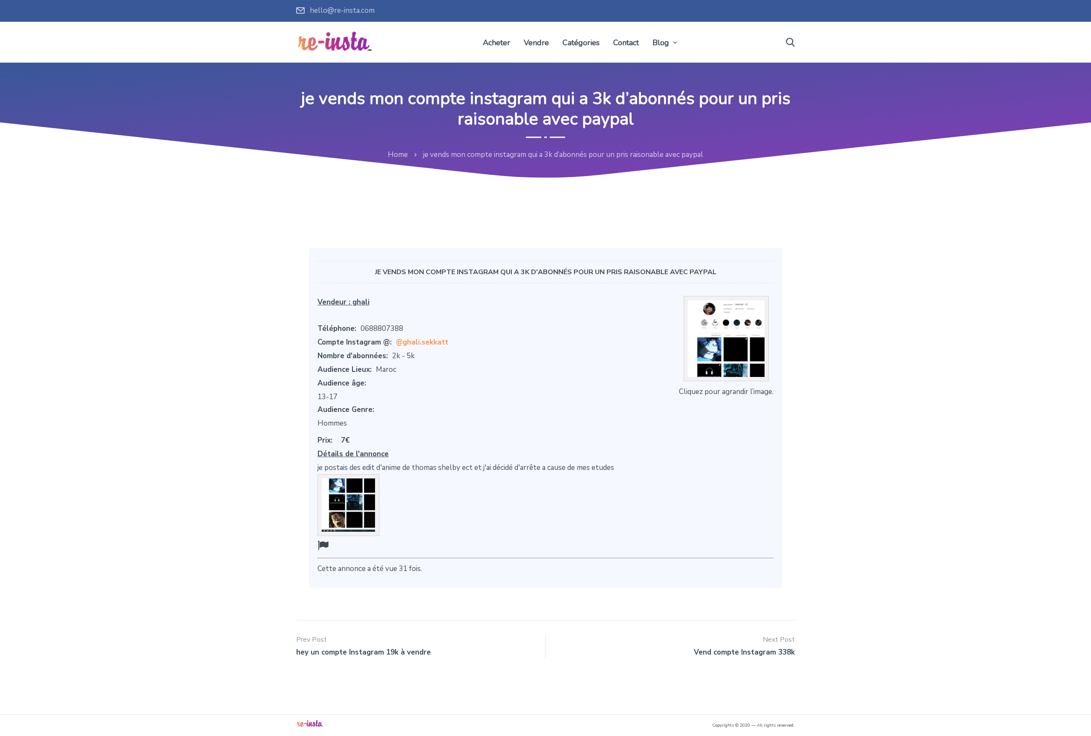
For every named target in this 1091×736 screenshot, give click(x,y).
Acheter (496, 43)
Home (398, 154)
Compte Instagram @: (354, 342)
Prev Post (311, 639)
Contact (626, 43)
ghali (360, 302)
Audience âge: (341, 383)
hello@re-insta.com (342, 10)
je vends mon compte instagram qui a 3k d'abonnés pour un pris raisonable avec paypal (545, 272)
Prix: (324, 440)
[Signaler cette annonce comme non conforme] (323, 545)
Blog (660, 43)
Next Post (779, 639)
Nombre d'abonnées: (352, 356)
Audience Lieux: (344, 369)
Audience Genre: (345, 409)
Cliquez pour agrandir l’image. (726, 392)
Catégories (581, 43)
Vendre (536, 43)
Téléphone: (336, 328)
